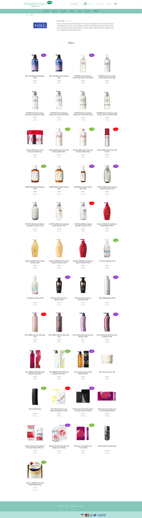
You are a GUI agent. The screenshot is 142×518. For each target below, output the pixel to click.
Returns (81, 506)
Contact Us (74, 506)
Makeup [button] (72, 11)
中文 (115, 4)
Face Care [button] (55, 11)
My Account (100, 4)
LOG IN (91, 4)
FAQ (67, 506)
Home (27, 15)
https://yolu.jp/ (68, 21)
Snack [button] (79, 11)
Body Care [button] (64, 11)
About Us (61, 506)
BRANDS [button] (95, 11)
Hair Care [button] (87, 11)
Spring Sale (46, 11)
